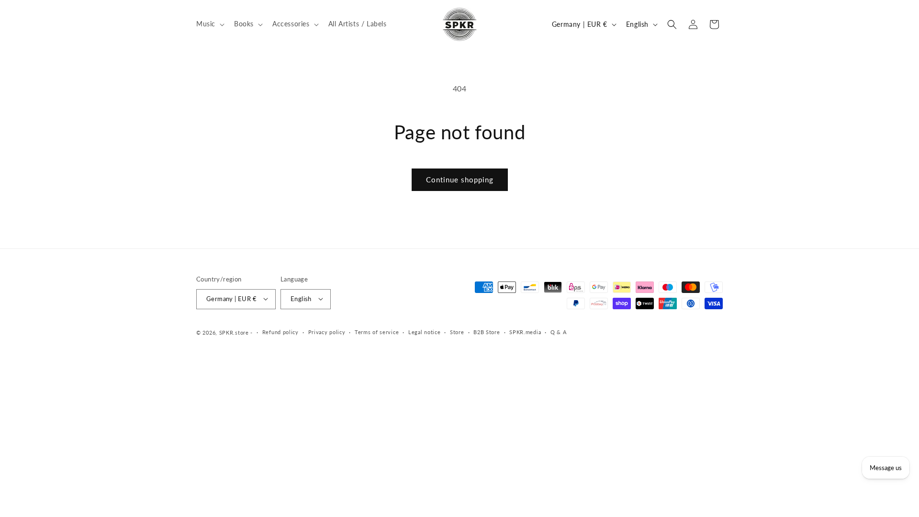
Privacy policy (327, 332)
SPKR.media (525, 332)
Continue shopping (459, 179)
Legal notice (424, 332)
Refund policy (280, 332)
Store (457, 332)
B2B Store (486, 332)
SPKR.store (234, 332)
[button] (209, 24)
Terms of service (377, 332)
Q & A (558, 332)
